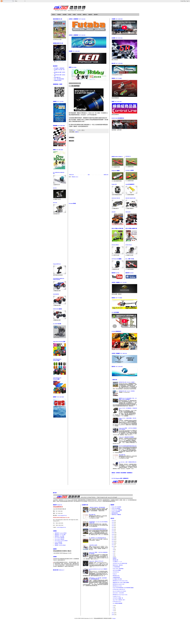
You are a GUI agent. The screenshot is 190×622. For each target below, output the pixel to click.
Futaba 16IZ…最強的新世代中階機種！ (126, 437)
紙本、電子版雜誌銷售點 (59, 79)
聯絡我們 (90, 14)
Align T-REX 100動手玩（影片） (119, 599)
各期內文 (53, 14)
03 (113, 607)
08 (113, 551)
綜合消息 (79, 14)
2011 (113, 546)
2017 (113, 536)
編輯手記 (85, 14)
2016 (113, 537)
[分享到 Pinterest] (84, 130)
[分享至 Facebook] (82, 130)
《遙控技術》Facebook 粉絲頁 (60, 533)
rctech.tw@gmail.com (62, 515)
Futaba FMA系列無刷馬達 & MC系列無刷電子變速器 (123, 587)
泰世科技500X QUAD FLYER (118, 584)
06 (113, 555)
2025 (113, 522)
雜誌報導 (96, 14)
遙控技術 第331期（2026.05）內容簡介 (127, 382)
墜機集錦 (114, 558)
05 (113, 556)
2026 (113, 520)
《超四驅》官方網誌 (58, 543)
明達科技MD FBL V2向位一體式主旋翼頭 (121, 582)
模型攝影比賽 (115, 560)
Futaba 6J (115, 573)
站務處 (74, 14)
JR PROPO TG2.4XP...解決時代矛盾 (120, 563)
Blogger (114, 618)
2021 (113, 529)
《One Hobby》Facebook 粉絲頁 (60, 540)
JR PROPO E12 (116, 572)
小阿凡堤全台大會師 (93, 545)
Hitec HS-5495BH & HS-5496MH (119, 591)
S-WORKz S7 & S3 (116, 596)
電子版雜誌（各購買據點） (59, 68)
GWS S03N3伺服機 (117, 570)
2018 (113, 534)
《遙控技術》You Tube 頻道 (59, 534)
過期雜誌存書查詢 (57, 80)
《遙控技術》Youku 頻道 (59, 536)
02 (113, 609)
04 (113, 605)
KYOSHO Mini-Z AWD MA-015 (119, 589)
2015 (113, 539)
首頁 (89, 174)
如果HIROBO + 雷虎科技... (118, 565)
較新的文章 (71, 174)
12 (113, 548)
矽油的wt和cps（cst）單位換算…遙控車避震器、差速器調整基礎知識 (98, 579)
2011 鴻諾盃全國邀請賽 (117, 603)
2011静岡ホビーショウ (117, 561)
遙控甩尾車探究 (115, 513)
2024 (113, 524)
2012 (113, 544)
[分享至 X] (81, 130)
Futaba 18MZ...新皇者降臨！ (118, 568)
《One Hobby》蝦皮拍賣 (59, 539)
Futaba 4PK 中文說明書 (116, 507)
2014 (113, 541)
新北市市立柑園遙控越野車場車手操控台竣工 (128, 446)
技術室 (69, 14)
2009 (113, 614)
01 (113, 610)
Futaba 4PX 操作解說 (116, 508)
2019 (113, 532)
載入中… (113, 474)
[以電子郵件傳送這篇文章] (78, 130)
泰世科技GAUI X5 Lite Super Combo (120, 594)
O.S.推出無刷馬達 (116, 566)
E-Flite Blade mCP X (117, 601)
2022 (113, 527)
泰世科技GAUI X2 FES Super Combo (120, 580)
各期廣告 (59, 14)
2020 (113, 530)
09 (113, 549)
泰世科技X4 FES (116, 575)
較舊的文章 (106, 174)
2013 (113, 543)
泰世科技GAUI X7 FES (117, 586)
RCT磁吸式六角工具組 (117, 579)
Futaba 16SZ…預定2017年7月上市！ (96, 561)
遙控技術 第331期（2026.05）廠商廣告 (127, 391)
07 (113, 553)
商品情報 (64, 14)
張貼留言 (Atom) (75, 176)
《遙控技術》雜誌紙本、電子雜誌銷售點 (97, 507)
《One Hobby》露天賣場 (59, 537)
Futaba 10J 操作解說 (116, 511)
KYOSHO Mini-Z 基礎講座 (117, 510)
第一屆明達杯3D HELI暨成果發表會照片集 (97, 537)
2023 (113, 525)
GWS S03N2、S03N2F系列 (118, 592)
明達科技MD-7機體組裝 (116, 514)
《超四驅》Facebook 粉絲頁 (60, 545)
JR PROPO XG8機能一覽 (118, 598)
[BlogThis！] (79, 130)
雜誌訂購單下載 (57, 77)
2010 (113, 612)
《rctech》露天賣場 (58, 542)
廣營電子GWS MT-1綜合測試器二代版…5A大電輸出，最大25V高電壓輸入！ (128, 399)
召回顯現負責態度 (116, 577)
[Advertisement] (89, 190)
